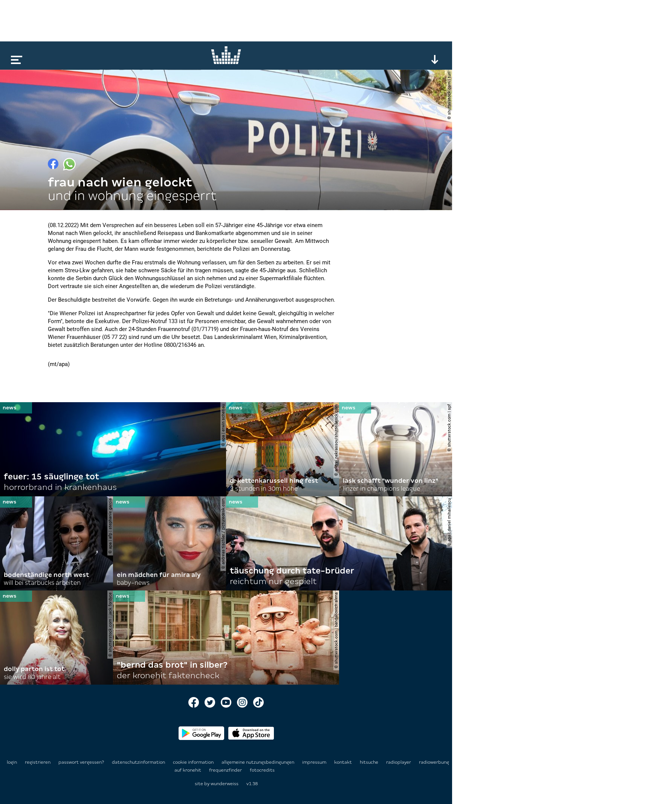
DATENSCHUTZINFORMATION (139, 762)
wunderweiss (224, 783)
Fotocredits (262, 770)
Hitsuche (369, 762)
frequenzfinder (226, 770)
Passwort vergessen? (81, 762)
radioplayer (399, 762)
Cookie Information (194, 762)
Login (12, 762)
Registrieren (37, 762)
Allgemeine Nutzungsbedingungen (258, 762)
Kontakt (343, 762)
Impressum (314, 762)
